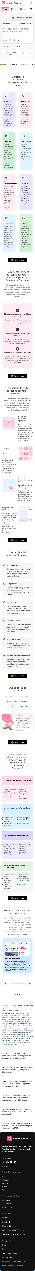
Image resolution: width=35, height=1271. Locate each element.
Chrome (5, 1180)
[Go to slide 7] (20, 983)
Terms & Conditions (10, 1253)
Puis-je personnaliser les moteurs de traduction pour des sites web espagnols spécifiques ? (17, 1111)
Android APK (7, 1203)
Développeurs (12, 702)
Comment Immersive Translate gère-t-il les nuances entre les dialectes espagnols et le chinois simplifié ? (17, 1125)
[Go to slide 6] (18, 983)
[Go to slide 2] (11, 983)
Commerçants (24, 697)
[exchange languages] (15, 23)
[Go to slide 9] (23, 983)
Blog (4, 1245)
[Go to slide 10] (25, 983)
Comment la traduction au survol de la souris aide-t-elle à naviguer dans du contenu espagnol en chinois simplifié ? (16, 1097)
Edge (4, 1176)
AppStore (6, 1200)
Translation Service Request (13, 1234)
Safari (4, 1186)
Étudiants (24, 702)
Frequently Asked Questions (13, 1230)
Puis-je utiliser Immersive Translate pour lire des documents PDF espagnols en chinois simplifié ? (17, 1069)
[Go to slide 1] (9, 983)
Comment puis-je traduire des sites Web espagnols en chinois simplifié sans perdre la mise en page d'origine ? (17, 1007)
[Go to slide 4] (14, 983)
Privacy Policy (7, 1257)
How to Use (7, 1226)
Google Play (7, 1207)
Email (4, 1249)
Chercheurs (10, 697)
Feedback (6, 1222)
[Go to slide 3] (13, 983)
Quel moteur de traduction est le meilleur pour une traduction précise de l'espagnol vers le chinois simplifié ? (16, 1055)
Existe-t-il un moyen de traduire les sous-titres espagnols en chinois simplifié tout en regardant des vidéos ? (17, 1083)
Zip (3, 1190)
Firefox (5, 1183)
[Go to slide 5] (16, 983)
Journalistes (11, 706)
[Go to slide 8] (21, 983)
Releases (5, 1217)
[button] (31, 3)
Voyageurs (24, 706)
